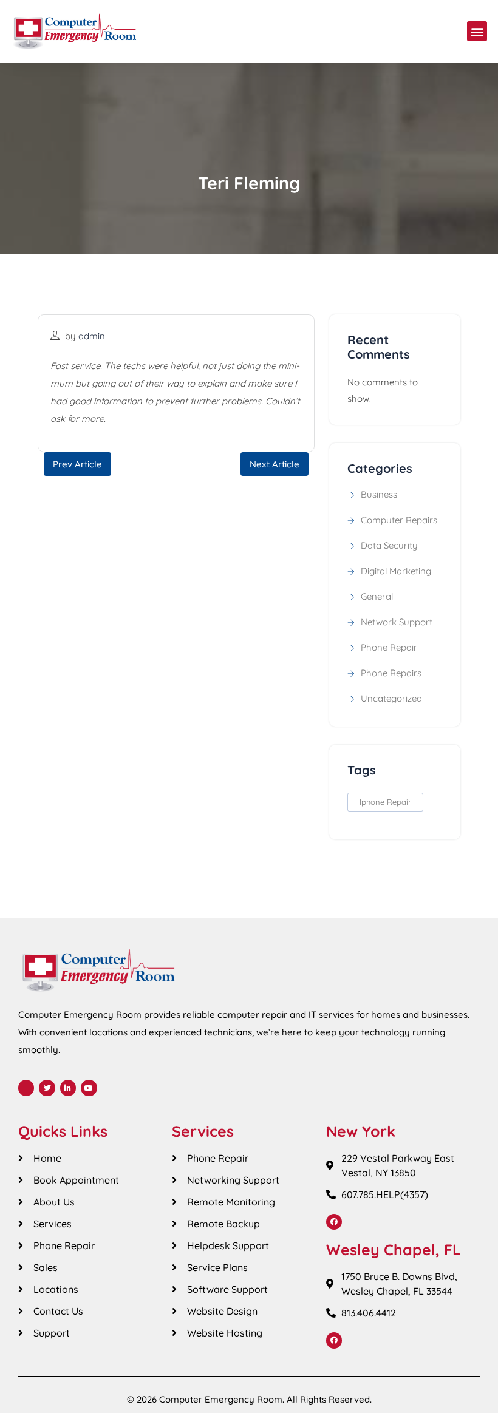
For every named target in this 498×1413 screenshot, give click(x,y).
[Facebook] (334, 1222)
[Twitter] (47, 1088)
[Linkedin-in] (68, 1088)
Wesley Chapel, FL (393, 1249)
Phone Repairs (391, 673)
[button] (477, 31)
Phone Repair (389, 647)
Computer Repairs (399, 520)
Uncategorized (391, 698)
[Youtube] (89, 1088)
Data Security (389, 545)
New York (360, 1131)
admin (91, 336)
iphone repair (385, 802)
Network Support (396, 622)
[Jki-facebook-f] (26, 1088)
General (377, 596)
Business (379, 494)
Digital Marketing (396, 571)
